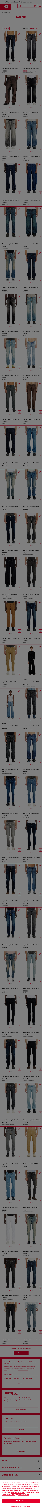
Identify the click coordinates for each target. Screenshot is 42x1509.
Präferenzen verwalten (18, 1492)
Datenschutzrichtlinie (8, 1494)
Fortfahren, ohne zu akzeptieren (21, 1506)
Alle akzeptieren (21, 1501)
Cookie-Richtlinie (23, 1494)
